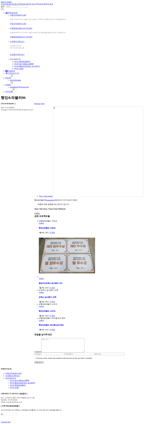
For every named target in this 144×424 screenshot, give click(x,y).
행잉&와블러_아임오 (47, 228)
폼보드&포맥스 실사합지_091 (50, 283)
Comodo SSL (6, 422)
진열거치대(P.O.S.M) (18, 15)
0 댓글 (52, 233)
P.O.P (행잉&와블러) (18, 385)
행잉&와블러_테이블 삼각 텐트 (51, 325)
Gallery (41, 223)
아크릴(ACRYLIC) (17, 42)
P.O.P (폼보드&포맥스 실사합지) (22, 383)
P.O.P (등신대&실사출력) (19, 380)
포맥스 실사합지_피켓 (47, 297)
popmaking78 (51, 200)
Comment (37, 352)
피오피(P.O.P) (10, 378)
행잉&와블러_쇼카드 (47, 311)
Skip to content (6, 2)
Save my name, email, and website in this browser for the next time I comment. (64, 358)
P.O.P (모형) (14, 388)
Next (42, 104)
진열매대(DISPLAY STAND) (21, 28)
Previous (37, 104)
